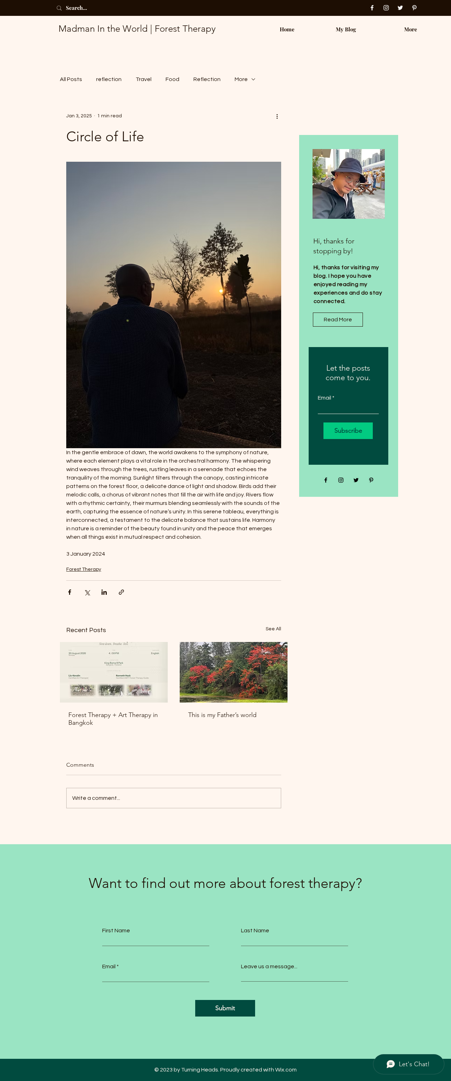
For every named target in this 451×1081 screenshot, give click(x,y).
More (241, 79)
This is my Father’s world (222, 715)
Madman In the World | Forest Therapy (137, 28)
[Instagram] (386, 7)
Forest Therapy (83, 569)
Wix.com (286, 1070)
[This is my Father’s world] (234, 672)
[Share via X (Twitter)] (87, 592)
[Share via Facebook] (69, 592)
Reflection (207, 79)
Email (324, 398)
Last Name (255, 930)
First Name (116, 930)
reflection (109, 79)
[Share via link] (121, 592)
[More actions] (277, 116)
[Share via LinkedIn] (104, 592)
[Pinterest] (414, 7)
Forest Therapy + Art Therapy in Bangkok (113, 719)
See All (273, 628)
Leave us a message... (269, 966)
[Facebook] (372, 7)
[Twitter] (400, 7)
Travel (144, 79)
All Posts (71, 79)
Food (172, 79)
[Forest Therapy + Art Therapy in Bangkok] (114, 672)
